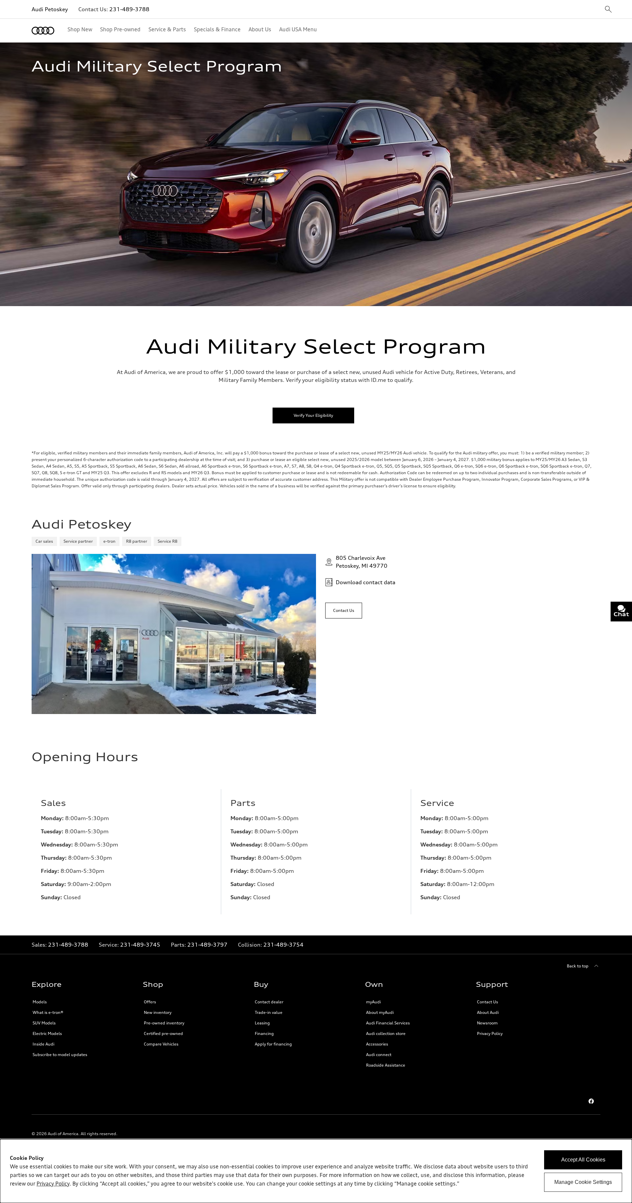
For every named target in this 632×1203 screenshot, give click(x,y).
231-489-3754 (283, 944)
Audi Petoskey (50, 9)
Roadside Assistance (385, 1065)
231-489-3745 (140, 944)
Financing (264, 1033)
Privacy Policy (490, 1033)
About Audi (488, 1012)
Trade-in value (268, 1012)
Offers (150, 1001)
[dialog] (316, 1171)
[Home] (43, 31)
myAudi (373, 1001)
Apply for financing (273, 1044)
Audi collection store (386, 1033)
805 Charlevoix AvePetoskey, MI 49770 (361, 562)
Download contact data (365, 582)
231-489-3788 (129, 9)
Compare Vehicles (161, 1044)
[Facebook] (591, 1101)
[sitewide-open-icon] (608, 9)
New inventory (157, 1012)
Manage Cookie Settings (583, 1182)
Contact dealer (269, 1001)
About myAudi (380, 1012)
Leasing (262, 1022)
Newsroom (487, 1022)
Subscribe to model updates (60, 1054)
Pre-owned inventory (164, 1022)
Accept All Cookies (583, 1159)
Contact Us (487, 1001)
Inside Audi (43, 1044)
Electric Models (47, 1033)
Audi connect (378, 1054)
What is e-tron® (48, 1012)
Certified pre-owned (163, 1033)
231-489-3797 (207, 944)
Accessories (377, 1044)
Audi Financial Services (388, 1022)
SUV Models (44, 1022)
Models (40, 1001)
